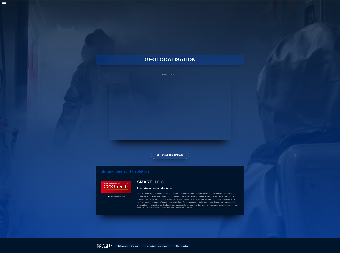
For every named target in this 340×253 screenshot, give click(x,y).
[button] (170, 155)
